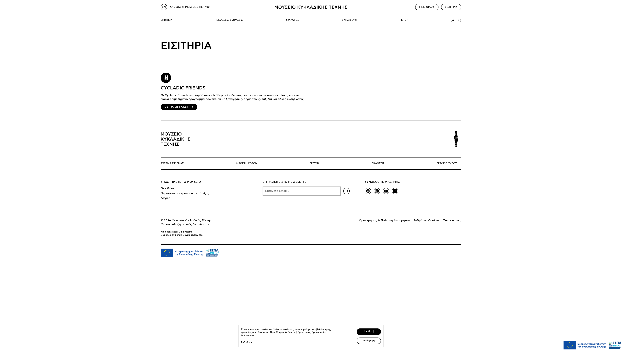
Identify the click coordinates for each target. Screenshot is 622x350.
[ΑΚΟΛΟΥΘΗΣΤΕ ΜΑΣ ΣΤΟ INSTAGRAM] (377, 191)
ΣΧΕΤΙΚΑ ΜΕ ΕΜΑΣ (172, 163)
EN (164, 7)
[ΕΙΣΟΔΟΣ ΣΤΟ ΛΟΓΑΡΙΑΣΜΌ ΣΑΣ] (453, 20)
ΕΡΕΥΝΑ (315, 163)
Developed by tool (193, 235)
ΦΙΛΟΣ (427, 7)
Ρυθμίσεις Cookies (426, 220)
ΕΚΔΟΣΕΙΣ (378, 163)
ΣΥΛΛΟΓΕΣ (292, 20)
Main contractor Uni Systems (176, 232)
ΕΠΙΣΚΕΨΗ (167, 20)
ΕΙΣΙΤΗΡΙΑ (451, 7)
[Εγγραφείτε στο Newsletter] (346, 191)
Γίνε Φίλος (168, 188)
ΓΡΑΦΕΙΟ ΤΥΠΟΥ (447, 163)
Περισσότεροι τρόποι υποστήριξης (185, 193)
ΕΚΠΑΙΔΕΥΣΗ (350, 20)
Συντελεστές (452, 220)
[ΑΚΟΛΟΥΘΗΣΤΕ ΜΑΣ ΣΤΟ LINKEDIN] (395, 191)
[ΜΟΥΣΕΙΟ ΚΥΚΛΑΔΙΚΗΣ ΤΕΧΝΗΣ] (311, 7)
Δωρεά (166, 198)
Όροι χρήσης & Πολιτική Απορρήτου (384, 220)
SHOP (404, 20)
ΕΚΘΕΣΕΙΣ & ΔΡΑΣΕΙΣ (229, 20)
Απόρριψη (369, 340)
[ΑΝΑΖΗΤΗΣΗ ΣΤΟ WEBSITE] (459, 20)
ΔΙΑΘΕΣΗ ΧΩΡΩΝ (246, 163)
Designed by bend (171, 235)
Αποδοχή (369, 331)
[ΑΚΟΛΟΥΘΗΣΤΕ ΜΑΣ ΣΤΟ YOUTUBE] (386, 191)
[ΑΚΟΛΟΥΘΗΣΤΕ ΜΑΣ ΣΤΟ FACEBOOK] (368, 191)
